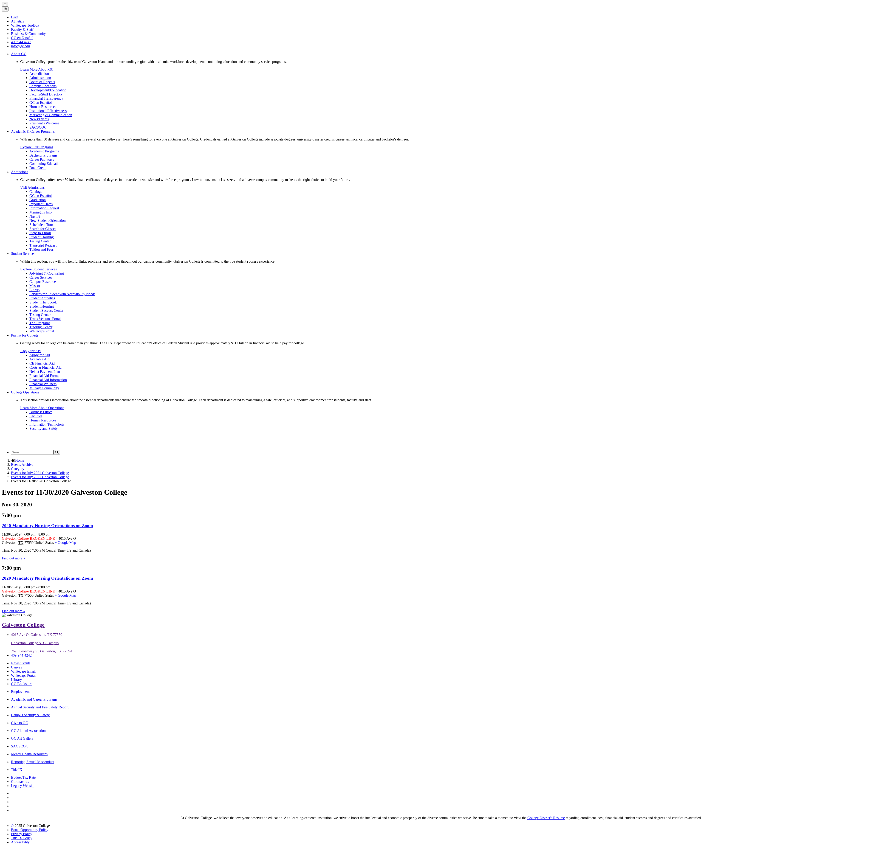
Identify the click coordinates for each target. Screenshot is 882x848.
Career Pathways (41, 159)
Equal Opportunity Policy (29, 830)
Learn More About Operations (42, 408)
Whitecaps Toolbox (25, 25)
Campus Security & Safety (30, 715)
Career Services (40, 277)
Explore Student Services (38, 269)
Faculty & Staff (22, 29)
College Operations (25, 392)
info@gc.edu (20, 46)
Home (19, 460)
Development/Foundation (47, 90)
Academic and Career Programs (34, 699)
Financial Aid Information (48, 380)
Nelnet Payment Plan (44, 371)
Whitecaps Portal (41, 331)
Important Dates (41, 204)
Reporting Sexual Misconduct (32, 762)
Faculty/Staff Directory (46, 94)
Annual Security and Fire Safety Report (39, 707)
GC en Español (40, 102)
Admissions (19, 172)
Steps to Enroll (40, 233)
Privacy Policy (21, 834)
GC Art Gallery (22, 738)
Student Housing (41, 237)
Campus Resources (43, 282)
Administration (40, 78)
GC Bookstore (21, 684)
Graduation (37, 200)
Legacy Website (22, 786)
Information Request (44, 208)
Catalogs (35, 192)
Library (34, 290)
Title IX (16, 770)
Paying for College (24, 335)
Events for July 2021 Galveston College (40, 473)
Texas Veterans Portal (45, 319)
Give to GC (19, 723)
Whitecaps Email (23, 671)
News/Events (39, 119)
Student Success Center (46, 310)
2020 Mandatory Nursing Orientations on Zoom (47, 525)
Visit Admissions (32, 187)
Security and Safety (44, 428)
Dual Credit (37, 168)
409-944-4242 (21, 655)
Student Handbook (43, 302)
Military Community (44, 388)
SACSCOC (38, 127)
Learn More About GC (37, 69)
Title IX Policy (21, 838)
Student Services (23, 254)
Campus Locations (43, 86)
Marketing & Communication (50, 115)
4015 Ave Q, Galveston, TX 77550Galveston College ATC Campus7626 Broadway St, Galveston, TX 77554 (41, 643)
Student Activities (42, 298)
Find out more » (13, 558)
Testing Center (40, 241)
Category (17, 469)
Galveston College (15, 538)
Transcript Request (43, 245)
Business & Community (28, 34)
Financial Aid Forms (44, 376)
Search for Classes (42, 229)
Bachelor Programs (43, 155)
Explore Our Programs (36, 147)
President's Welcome (44, 123)
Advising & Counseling (46, 273)
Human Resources (42, 107)
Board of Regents (42, 82)
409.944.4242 (21, 42)
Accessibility (20, 842)
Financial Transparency (46, 98)
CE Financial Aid (42, 363)
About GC (18, 54)
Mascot (34, 286)
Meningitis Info (40, 212)
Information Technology (47, 424)
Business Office (40, 412)
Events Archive (22, 464)
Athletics (17, 21)
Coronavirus (20, 781)
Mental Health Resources (29, 754)
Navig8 (34, 216)
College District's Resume (546, 818)
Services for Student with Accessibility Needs (62, 294)
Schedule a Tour (41, 225)
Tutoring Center (40, 327)
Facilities (35, 416)
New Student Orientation (47, 220)
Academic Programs (44, 151)
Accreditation (39, 74)
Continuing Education (45, 164)
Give (14, 17)
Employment (20, 692)
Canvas (16, 667)
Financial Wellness (43, 384)
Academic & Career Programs (33, 131)
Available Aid (39, 359)
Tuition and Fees (41, 249)
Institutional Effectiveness (48, 111)
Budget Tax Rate (23, 777)
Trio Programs (39, 323)
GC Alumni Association (28, 731)
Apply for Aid (30, 351)
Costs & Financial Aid (45, 367)
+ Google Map (65, 543)
